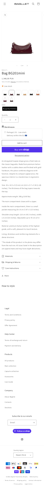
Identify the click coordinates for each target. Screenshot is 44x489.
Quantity (5, 115)
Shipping (13, 82)
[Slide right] (27, 65)
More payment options (22, 155)
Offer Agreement (11, 325)
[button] (4, 4)
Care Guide (9, 382)
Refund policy (34, 477)
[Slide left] (16, 65)
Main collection (10, 366)
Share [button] (6, 276)
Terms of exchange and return (16, 340)
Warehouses (9, 127)
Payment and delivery (13, 346)
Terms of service (10, 480)
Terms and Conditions (13, 315)
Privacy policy (10, 320)
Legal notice (28, 484)
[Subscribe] (33, 422)
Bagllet (13, 477)
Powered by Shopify (21, 477)
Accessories (9, 376)
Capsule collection (12, 371)
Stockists (8, 407)
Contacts (8, 402)
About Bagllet (10, 397)
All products (9, 361)
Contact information (35, 480)
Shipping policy (22, 480)
